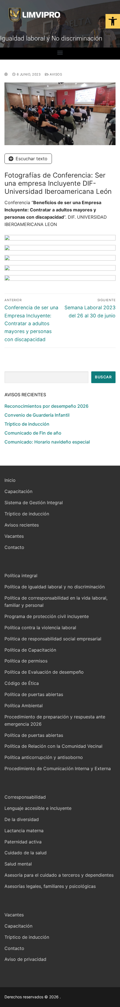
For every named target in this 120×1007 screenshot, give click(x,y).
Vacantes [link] (14, 536)
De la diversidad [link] (21, 819)
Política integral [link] (20, 575)
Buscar (103, 377)
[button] (60, 52)
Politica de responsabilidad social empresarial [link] (52, 639)
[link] (112, 21)
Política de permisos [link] (25, 661)
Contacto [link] (14, 547)
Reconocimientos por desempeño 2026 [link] (46, 406)
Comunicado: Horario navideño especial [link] (47, 442)
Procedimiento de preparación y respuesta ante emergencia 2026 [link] (54, 720)
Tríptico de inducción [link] (26, 424)
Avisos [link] (55, 74)
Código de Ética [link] (21, 683)
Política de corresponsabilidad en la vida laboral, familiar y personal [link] (55, 601)
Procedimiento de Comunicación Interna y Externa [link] (57, 768)
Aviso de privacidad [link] (25, 959)
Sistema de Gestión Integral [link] (33, 502)
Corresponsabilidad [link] (25, 797)
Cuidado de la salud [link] (25, 852)
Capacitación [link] (18, 491)
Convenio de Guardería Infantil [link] (36, 415)
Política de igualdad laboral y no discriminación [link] (54, 586)
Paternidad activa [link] (23, 842)
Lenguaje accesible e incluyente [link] (37, 808)
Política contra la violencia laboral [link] (40, 627)
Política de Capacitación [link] (30, 650)
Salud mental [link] (18, 864)
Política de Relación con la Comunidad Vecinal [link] (53, 746)
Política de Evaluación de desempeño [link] (44, 672)
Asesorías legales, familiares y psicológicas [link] (50, 886)
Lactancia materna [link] (24, 830)
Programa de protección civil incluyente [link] (46, 616)
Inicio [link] (10, 480)
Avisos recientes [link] (21, 525)
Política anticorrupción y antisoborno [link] (43, 757)
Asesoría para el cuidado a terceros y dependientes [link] (59, 875)
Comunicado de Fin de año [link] (32, 433)
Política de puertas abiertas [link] (33, 694)
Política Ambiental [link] (23, 705)
